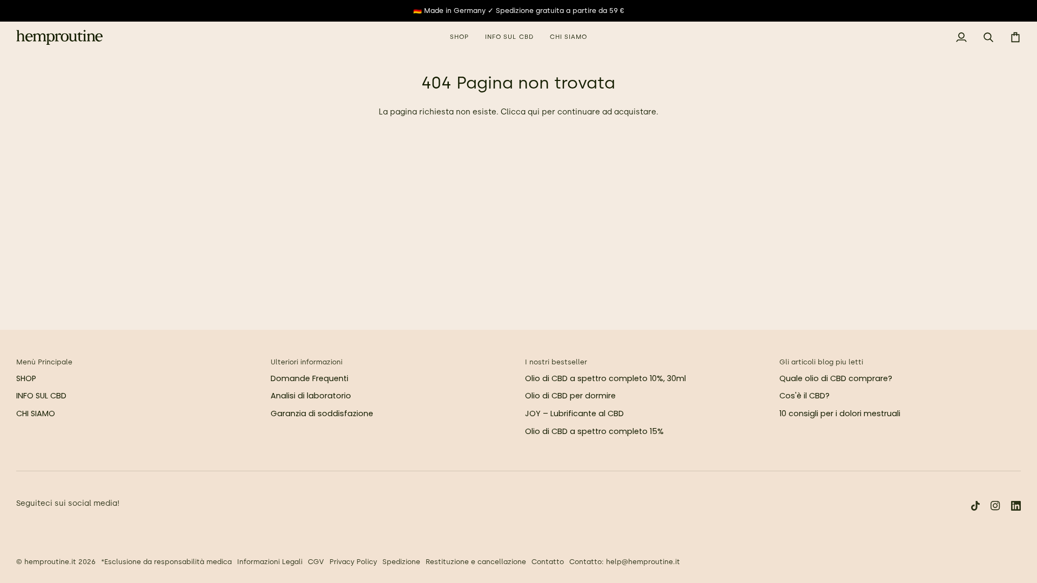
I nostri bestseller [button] (556, 362)
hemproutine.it (50, 562)
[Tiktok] (975, 506)
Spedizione (401, 562)
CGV (316, 562)
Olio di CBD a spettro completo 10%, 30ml (605, 378)
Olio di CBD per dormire (570, 395)
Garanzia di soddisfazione (322, 413)
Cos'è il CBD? (804, 395)
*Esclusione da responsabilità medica (166, 562)
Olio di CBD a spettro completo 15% (594, 431)
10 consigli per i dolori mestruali (839, 413)
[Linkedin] (1016, 506)
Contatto (547, 562)
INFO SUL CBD (41, 395)
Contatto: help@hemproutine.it (624, 562)
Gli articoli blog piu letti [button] (821, 362)
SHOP (26, 378)
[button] (459, 37)
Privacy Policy (353, 562)
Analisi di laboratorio (311, 395)
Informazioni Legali (269, 562)
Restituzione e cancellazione (476, 562)
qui (534, 112)
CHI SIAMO (35, 413)
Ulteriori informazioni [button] (306, 362)
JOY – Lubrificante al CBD (574, 413)
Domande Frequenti (309, 378)
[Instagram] (995, 506)
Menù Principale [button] (44, 362)
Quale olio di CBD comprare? (835, 378)
